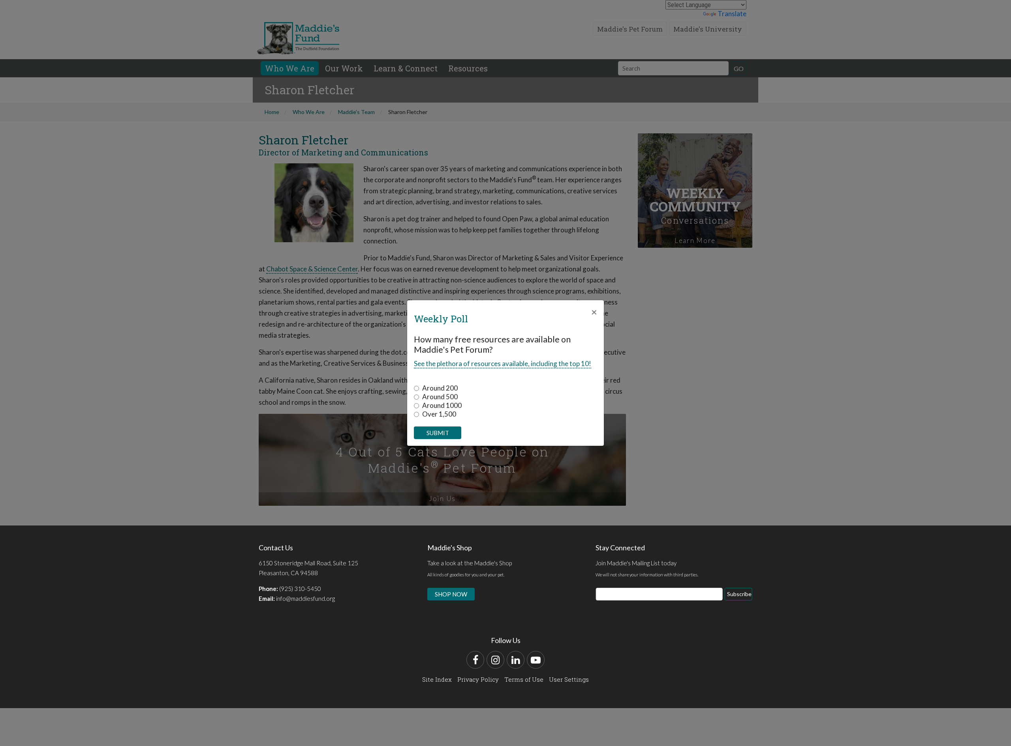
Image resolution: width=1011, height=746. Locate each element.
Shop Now (451, 594)
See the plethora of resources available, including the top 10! (502, 363)
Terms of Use (523, 679)
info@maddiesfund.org (305, 598)
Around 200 (440, 388)
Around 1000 (442, 405)
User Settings (569, 679)
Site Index (437, 679)
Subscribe (739, 594)
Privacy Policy (478, 679)
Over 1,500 (439, 414)
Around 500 (440, 397)
